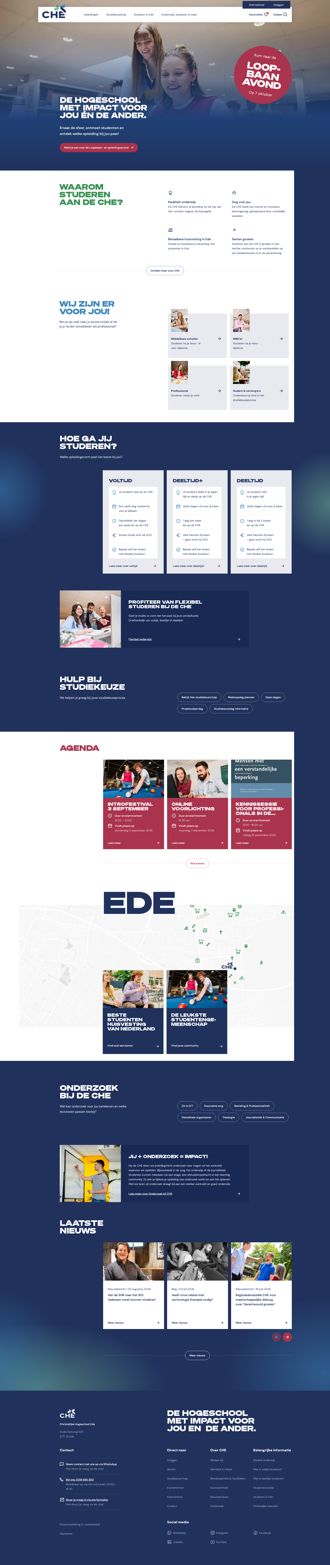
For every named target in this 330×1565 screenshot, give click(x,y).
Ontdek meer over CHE (165, 270)
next (287, 1337)
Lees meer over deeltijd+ (189, 566)
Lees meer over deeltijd (252, 566)
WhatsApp (179, 1533)
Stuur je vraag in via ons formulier (87, 1499)
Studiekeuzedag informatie (231, 708)
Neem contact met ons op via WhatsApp (91, 1464)
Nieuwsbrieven (219, 1497)
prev (276, 1337)
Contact (172, 1506)
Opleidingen (91, 14)
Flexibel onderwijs (140, 639)
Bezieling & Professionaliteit (252, 1106)
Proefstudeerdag (192, 708)
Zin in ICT (187, 1106)
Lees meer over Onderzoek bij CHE (150, 1193)
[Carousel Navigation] (197, 1337)
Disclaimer (66, 1533)
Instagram (222, 1533)
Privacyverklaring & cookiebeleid (80, 1524)
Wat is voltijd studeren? (267, 1469)
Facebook (265, 1533)
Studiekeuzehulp (116, 14)
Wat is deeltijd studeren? (268, 1478)
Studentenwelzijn (263, 1487)
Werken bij (216, 1460)
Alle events (197, 863)
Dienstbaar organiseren (196, 1117)
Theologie (228, 1117)
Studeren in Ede (144, 14)
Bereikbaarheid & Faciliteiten (227, 1478)
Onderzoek (217, 1506)
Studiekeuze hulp (177, 1478)
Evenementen (175, 1487)
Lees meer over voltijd (123, 566)
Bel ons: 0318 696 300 (80, 1479)
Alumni (171, 1469)
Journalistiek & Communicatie (265, 1117)
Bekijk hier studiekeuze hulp (199, 697)
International (256, 5)
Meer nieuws (197, 1355)
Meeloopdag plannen (241, 697)
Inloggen (278, 5)
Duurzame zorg (213, 1106)
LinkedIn (178, 1542)
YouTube (221, 1542)
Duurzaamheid (219, 1487)
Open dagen (273, 697)
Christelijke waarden (265, 1506)
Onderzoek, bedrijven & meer (179, 14)
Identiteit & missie (221, 1469)
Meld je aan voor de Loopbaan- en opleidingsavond (96, 147)
